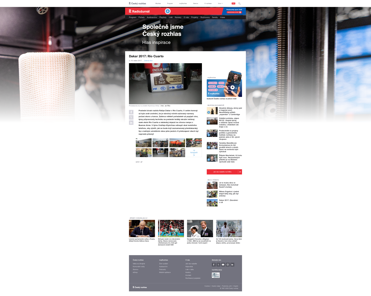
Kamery (178, 17)
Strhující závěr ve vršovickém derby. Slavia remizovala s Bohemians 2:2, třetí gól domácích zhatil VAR (169, 242)
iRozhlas (158, 3)
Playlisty (163, 17)
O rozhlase (208, 3)
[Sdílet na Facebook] (131, 112)
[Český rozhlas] (137, 3)
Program (170, 3)
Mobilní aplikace (165, 272)
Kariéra (188, 272)
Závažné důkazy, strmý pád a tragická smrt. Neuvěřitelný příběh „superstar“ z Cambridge (230, 111)
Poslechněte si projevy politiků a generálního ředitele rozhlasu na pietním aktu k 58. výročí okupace (229, 135)
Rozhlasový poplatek (193, 278)
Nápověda (189, 267)
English (236, 286)
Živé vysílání (212, 90)
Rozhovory (205, 17)
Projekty (194, 17)
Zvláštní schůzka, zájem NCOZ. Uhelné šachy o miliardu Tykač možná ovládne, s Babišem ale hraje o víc (229, 122)
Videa (222, 17)
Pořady (142, 17)
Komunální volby (139, 267)
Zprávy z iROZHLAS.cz (138, 218)
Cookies (207, 286)
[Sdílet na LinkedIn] (131, 122)
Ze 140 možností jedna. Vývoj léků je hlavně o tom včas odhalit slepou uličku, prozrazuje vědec (229, 241)
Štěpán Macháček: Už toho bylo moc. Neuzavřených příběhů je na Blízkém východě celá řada (230, 158)
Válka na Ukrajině (139, 264)
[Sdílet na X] (131, 117)
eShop (135, 272)
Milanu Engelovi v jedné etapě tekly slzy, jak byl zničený (229, 194)
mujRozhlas (183, 3)
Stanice (195, 3)
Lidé (171, 17)
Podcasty (162, 269)
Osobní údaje (216, 286)
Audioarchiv (152, 17)
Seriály (215, 17)
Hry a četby (212, 83)
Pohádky (211, 86)
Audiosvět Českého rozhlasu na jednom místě (221, 99)
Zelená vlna (148, 61)
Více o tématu (213, 180)
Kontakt (188, 275)
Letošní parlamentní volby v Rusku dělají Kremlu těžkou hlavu (142, 240)
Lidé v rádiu (190, 269)
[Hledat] (239, 3)
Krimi (220, 83)
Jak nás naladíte (191, 264)
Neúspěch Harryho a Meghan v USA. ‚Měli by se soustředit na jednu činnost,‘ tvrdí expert (199, 241)
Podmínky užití (227, 286)
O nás (186, 17)
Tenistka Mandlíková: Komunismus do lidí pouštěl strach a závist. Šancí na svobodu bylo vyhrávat (229, 147)
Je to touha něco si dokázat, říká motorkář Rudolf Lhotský (228, 185)
